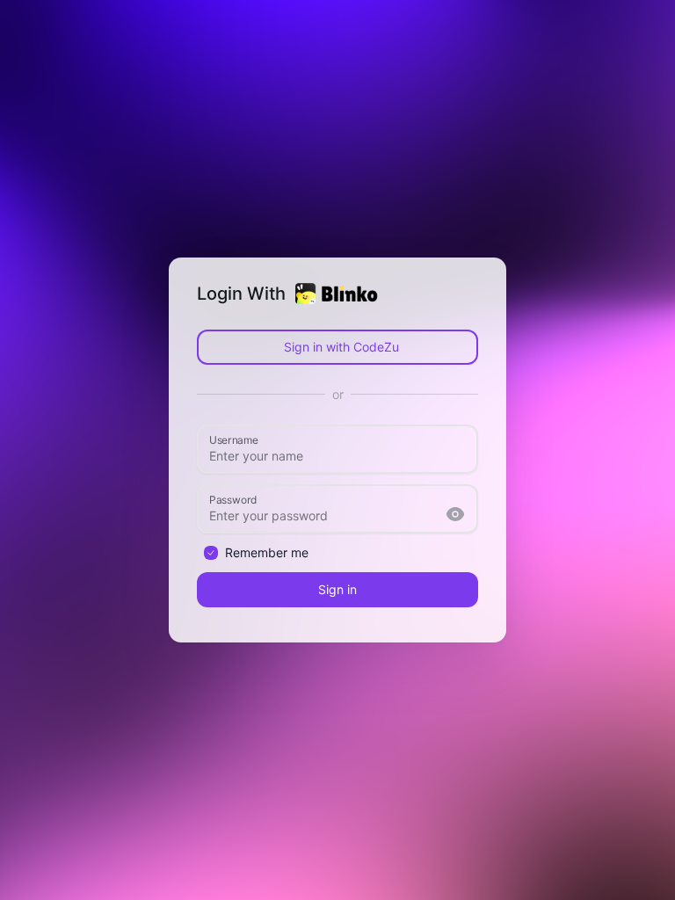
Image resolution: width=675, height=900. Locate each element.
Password (233, 498)
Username (233, 438)
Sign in (337, 589)
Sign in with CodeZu (341, 346)
